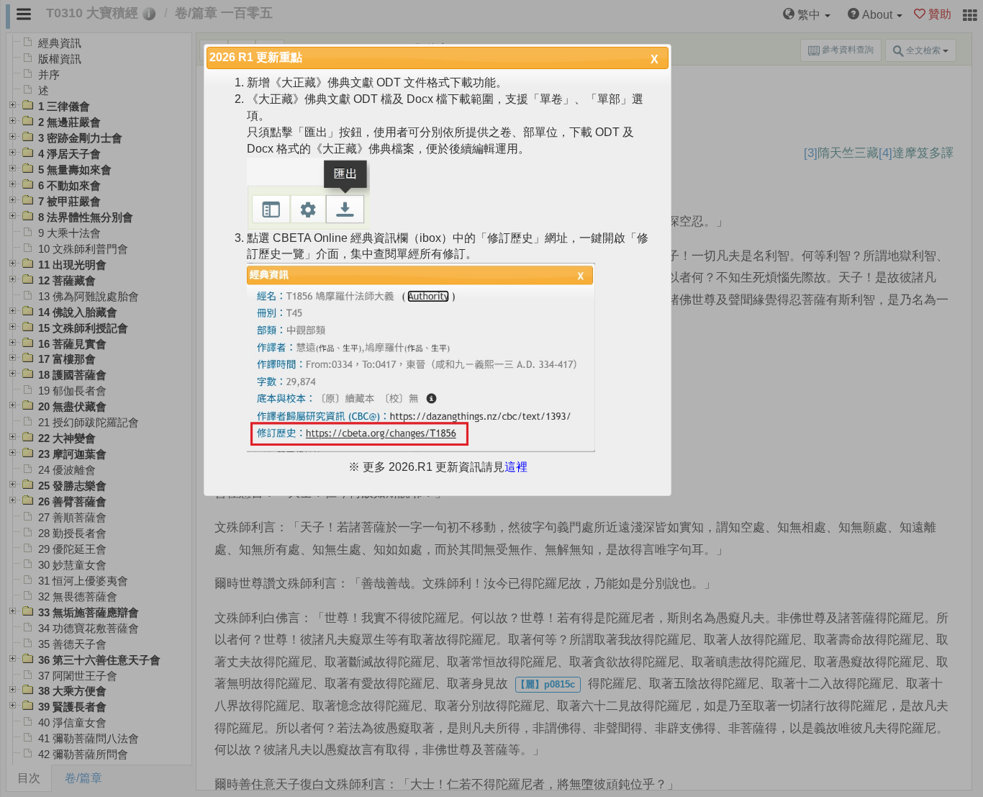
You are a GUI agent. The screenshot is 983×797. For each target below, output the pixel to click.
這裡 (515, 467)
